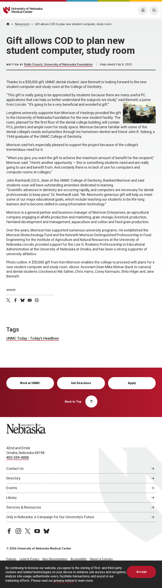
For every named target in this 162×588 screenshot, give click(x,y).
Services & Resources (23, 507)
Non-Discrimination (54, 559)
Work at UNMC (30, 383)
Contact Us (15, 468)
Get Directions (81, 383)
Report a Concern (101, 559)
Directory (13, 478)
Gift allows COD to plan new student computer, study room (73, 24)
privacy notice (64, 580)
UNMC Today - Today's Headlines (32, 338)
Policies (11, 559)
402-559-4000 (17, 457)
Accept (141, 572)
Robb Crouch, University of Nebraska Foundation (58, 64)
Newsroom (22, 24)
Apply (132, 383)
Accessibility (79, 559)
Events (11, 488)
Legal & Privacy (29, 559)
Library (11, 498)
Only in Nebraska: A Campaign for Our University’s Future (50, 517)
